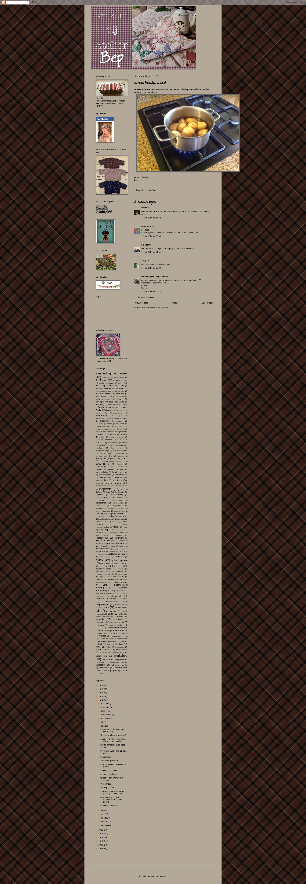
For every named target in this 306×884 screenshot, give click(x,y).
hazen (121, 469)
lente (122, 508)
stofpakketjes (102, 604)
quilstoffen (113, 551)
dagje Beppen (117, 426)
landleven (99, 506)
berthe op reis (113, 405)
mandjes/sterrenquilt (106, 519)
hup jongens (105, 757)
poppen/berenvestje (104, 549)
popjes (110, 543)
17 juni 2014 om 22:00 (151, 268)
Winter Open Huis (103, 647)
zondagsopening (111, 670)
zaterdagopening (103, 665)
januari (104, 825)
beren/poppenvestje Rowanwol (110, 402)
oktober (104, 711)
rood (121, 569)
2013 (100, 830)
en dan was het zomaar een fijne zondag (112, 730)
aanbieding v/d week (111, 373)
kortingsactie (118, 503)
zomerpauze (104, 668)
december (105, 704)
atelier (120, 383)
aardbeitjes (106, 377)
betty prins (146, 226)
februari (104, 821)
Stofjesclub (111, 601)
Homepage (175, 303)
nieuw (125, 527)
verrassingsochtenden (111, 630)
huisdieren (117, 480)
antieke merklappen (106, 383)
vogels (124, 633)
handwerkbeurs (102, 464)
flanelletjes (100, 448)
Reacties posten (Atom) (158, 307)
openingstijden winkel (116, 532)
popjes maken (109, 546)
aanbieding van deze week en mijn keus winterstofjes (113, 740)
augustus (105, 718)
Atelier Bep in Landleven (106, 386)
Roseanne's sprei (103, 571)
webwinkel (122, 638)
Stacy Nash (120, 593)
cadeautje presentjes (115, 424)
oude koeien (102, 535)
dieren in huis (101, 432)
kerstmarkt (100, 495)
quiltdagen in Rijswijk (117, 554)
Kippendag (100, 500)
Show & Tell (104, 577)
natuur (115, 527)
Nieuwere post (141, 303)
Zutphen (99, 673)
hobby (98, 480)
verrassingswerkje (103, 633)
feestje (109, 445)
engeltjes (108, 440)
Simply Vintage (120, 582)
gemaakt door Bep (104, 456)
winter (120, 644)
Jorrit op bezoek (107, 787)
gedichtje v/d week (104, 453)
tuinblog (113, 611)
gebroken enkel (119, 451)
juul (122, 489)
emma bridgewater (116, 437)
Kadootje (99, 492)
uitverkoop (118, 619)
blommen (100, 415)
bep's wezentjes (103, 399)
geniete (121, 456)
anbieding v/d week (108, 770)
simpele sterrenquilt (119, 579)
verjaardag (100, 625)
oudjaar (119, 535)
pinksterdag (110, 540)
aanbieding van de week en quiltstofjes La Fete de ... (112, 792)
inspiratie (105, 489)
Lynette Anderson (103, 511)
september (105, 715)
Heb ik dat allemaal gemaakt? (113, 735)
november (105, 707)
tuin (98, 610)
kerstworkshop (117, 495)
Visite (116, 633)
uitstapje (100, 619)
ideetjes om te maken (108, 483)
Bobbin (114, 416)
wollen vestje (121, 650)
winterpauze (120, 647)
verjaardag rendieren (116, 625)
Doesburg (100, 434)
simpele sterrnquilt (105, 582)
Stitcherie (100, 599)
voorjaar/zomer (115, 636)
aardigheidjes (119, 377)
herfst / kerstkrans (119, 472)
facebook (120, 440)
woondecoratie (118, 652)
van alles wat (117, 622)
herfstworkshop (121, 475)
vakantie (100, 622)
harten (119, 464)
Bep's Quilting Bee (117, 396)
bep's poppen (101, 396)
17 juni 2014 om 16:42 (151, 218)
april (103, 814)
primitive (102, 551)
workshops (107, 659)
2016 (100, 693)
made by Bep (119, 511)
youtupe (121, 660)
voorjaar (102, 636)
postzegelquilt (122, 549)
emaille (101, 437)
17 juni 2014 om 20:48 (151, 236)
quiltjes (121, 557)
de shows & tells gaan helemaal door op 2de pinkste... (111, 799)
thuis (106, 607)
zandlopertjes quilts (116, 662)
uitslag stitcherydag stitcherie (109, 616)
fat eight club (112, 443)
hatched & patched (116, 467)
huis (106, 480)
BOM (107, 418)
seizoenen (122, 574)
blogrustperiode (116, 413)
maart (103, 818)
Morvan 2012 (101, 522)
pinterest (122, 540)
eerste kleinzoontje (118, 434)
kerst (108, 492)
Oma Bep (104, 529)
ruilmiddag (119, 571)
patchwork (119, 538)
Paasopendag (102, 538)
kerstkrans (119, 492)
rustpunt (99, 574)
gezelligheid (101, 458)
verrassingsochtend (117, 627)
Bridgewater (105, 421)
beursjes (109, 410)
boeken (98, 418)
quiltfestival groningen (107, 557)
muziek (114, 522)
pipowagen (100, 543)
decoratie (120, 429)
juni (102, 726)
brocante (120, 421)
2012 (100, 834)
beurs (124, 404)
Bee (122, 386)
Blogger (163, 876)
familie (99, 442)
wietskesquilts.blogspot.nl (153, 276)
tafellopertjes (120, 604)
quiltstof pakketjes (120, 563)
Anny (143, 261)
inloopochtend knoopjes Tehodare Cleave (111, 486)
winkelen (110, 644)
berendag (100, 404)
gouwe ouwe (115, 459)
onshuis (117, 530)
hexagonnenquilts (106, 477)
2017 (100, 689)
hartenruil (99, 467)
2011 (100, 837)
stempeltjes (100, 596)
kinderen (120, 498)
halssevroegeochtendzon (111, 461)
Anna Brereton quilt (120, 380)
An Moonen (101, 380)
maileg (111, 516)
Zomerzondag (120, 667)
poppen (122, 546)
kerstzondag (102, 497)
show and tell (118, 577)
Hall (125, 458)
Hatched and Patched (105, 469)
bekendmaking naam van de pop (110, 391)
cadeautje (99, 424)
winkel (114, 642)
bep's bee (120, 394)
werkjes (104, 642)
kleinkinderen (117, 500)
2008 (100, 849)
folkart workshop (117, 448)
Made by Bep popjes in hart (108, 514)
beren (120, 399)
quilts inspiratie (119, 560)
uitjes (110, 613)
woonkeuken (101, 656)
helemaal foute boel (109, 806)
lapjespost (117, 506)
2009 (100, 845)
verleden (99, 628)
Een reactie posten (146, 297)
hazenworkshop (102, 472)
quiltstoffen (110, 566)
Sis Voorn (145, 245)
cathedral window (102, 426)
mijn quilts (121, 519)
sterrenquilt (116, 596)
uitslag (122, 614)
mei (102, 810)
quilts (99, 560)
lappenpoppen (101, 508)
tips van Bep (120, 607)
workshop (120, 655)
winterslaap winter (104, 650)
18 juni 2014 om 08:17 (151, 292)
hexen (122, 477)
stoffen (112, 598)
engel (98, 440)
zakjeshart (100, 662)
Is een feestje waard (109, 761)
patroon (99, 540)
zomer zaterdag (121, 665)
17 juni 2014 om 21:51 (151, 252)
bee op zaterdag (103, 388)
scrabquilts (110, 574)
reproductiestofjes (103, 569)
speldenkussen (121, 591)
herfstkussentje (105, 475)
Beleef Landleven (104, 394)
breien (125, 418)
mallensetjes (122, 516)
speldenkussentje (105, 593)
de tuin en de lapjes (108, 774)
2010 (100, 841)
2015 (100, 697)
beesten (119, 388)
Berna (144, 208)
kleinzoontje (101, 503)
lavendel (114, 508)
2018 (100, 685)
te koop (98, 607)
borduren (115, 418)
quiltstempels (105, 563)
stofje (125, 599)
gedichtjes (120, 453)
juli (102, 722)
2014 (100, 700)
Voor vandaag (106, 784)
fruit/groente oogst (102, 451)
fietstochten (120, 445)
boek (122, 416)
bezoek (119, 410)
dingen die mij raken (117, 432)
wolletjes (103, 652)
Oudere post (207, 303)
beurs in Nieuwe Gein (109, 407)
